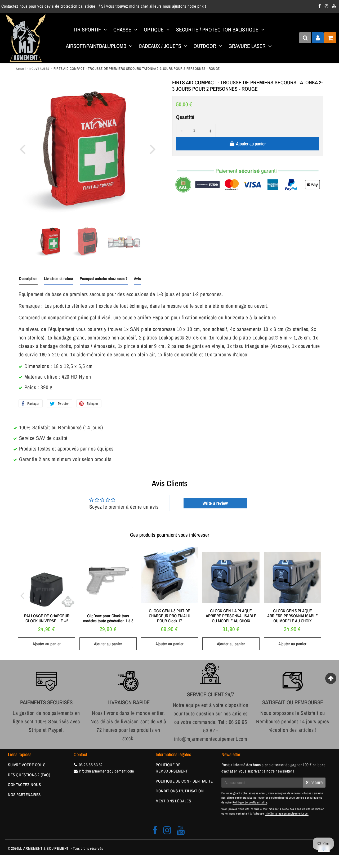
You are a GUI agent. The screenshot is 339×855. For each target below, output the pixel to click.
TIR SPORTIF (87, 29)
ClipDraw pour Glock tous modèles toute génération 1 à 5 (108, 618)
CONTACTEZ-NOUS (24, 784)
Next (152, 149)
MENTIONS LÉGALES (173, 801)
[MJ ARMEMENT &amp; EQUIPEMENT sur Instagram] (327, 6)
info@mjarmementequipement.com (106, 771)
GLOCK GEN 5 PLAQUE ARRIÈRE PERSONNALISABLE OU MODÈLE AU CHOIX (292, 616)
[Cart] (330, 37)
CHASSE (122, 29)
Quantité (185, 117)
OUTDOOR (205, 45)
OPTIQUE (154, 29)
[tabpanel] (51, 241)
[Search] (305, 37)
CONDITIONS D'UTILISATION (180, 791)
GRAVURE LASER (247, 45)
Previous (22, 149)
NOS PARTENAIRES (24, 794)
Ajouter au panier (47, 644)
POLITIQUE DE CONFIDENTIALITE (184, 781)
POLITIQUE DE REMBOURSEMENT (172, 768)
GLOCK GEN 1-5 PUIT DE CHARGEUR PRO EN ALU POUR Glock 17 (169, 616)
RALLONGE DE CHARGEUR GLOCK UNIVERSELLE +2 (46, 618)
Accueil (20, 69)
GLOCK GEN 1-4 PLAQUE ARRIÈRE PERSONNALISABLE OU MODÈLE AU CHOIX (231, 616)
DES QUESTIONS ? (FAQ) (29, 775)
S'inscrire (314, 782)
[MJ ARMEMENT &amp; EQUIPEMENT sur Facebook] (320, 6)
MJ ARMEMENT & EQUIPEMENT (43, 848)
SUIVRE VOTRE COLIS (27, 764)
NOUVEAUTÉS (39, 69)
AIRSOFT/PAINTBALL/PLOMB (96, 45)
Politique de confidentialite (250, 802)
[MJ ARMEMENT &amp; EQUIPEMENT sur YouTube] (334, 6)
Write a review (215, 503)
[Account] (318, 37)
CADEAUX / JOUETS (160, 45)
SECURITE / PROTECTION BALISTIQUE (217, 29)
